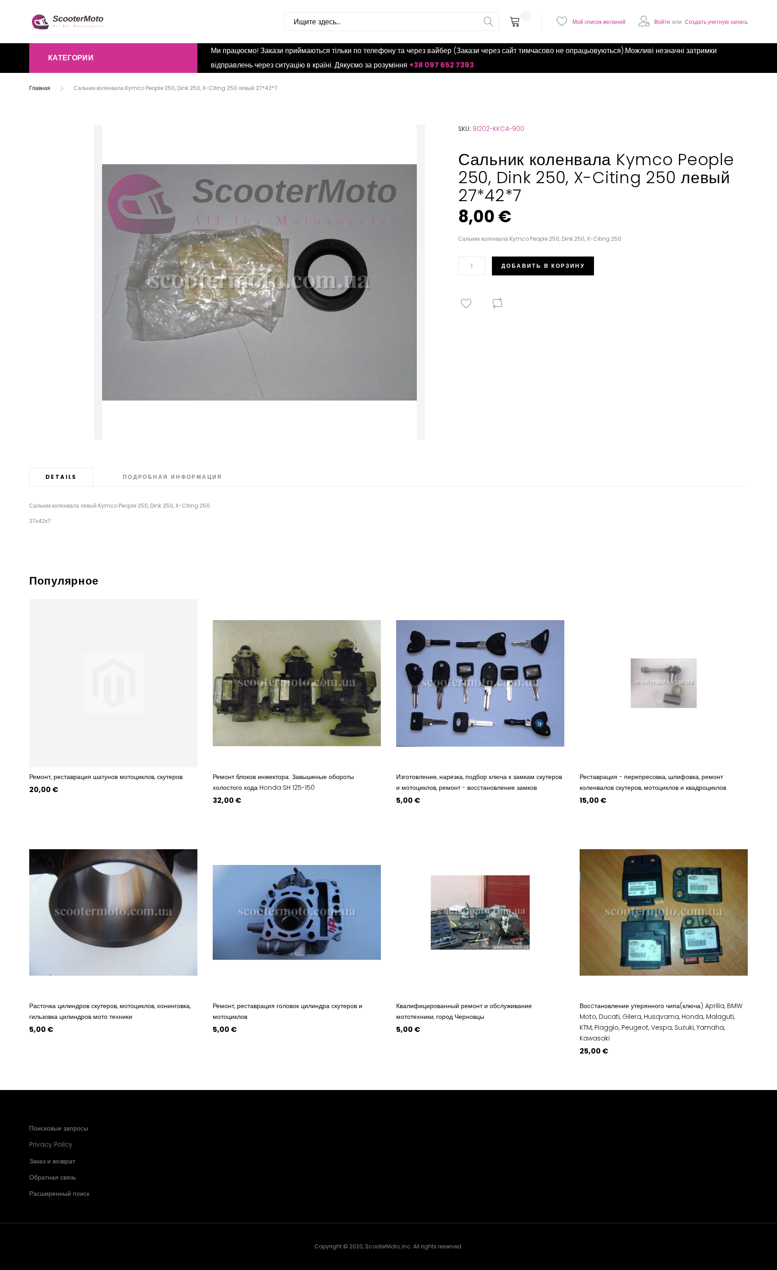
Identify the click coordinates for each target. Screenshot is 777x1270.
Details (61, 477)
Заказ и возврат (52, 1161)
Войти (662, 22)
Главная (39, 88)
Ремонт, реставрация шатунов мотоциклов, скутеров (106, 776)
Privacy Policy (50, 1144)
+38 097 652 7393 (441, 65)
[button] (113, 58)
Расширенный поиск (59, 1193)
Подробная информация (173, 477)
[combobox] (391, 21)
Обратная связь (52, 1177)
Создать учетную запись (716, 22)
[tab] (61, 477)
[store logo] (67, 22)
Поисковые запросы (58, 1128)
